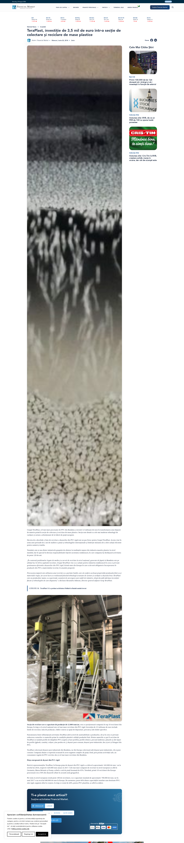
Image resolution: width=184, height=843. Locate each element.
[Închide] (49, 813)
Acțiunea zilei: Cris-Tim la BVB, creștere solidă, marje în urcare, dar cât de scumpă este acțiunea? (143, 158)
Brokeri (76, 7)
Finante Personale (89, 7)
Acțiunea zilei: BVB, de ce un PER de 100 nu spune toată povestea (142, 120)
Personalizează (14, 834)
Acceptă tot (42, 834)
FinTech (105, 7)
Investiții (43, 27)
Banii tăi (132, 77)
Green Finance (132, 7)
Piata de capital (61, 7)
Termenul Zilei (119, 7)
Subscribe (168, 1)
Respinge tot (28, 834)
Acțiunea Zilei (134, 115)
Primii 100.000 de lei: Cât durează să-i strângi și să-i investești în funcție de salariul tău (142, 82)
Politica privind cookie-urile (20, 829)
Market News (31, 27)
